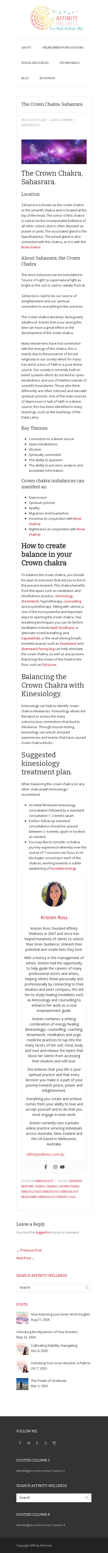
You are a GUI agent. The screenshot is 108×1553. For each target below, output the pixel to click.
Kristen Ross (30, 125)
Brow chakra (30, 247)
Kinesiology (44, 1181)
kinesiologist (31, 1191)
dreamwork (30, 601)
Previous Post (28, 1250)
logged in (43, 1232)
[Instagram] (55, 1167)
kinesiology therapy (52, 1197)
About (26, 47)
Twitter (28, 1442)
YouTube (45, 1442)
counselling (72, 601)
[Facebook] (45, 1167)
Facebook (20, 1442)
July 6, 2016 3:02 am (33, 120)
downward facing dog (37, 648)
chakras (52, 1186)
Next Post (25, 1258)
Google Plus (37, 1442)
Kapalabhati (30, 638)
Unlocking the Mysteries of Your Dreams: (47, 1332)
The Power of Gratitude (49, 1380)
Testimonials (70, 63)
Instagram (54, 1442)
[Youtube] (62, 1167)
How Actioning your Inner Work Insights (60, 1314)
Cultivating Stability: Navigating (54, 1345)
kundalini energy (63, 868)
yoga (72, 1197)
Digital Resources (35, 63)
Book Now (47, 78)
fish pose (49, 664)
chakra (39, 1186)
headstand (68, 643)
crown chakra (69, 1186)
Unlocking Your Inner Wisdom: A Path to (60, 1363)
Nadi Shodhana (62, 627)
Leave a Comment (61, 120)
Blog (25, 78)
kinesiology (64, 596)
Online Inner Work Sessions (63, 47)
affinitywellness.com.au (45, 1154)
